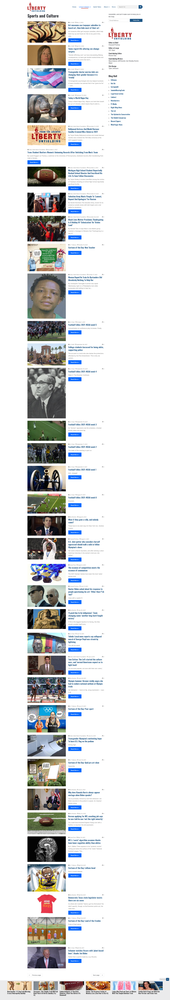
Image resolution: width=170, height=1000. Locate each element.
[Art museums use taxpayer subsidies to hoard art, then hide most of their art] (46, 32)
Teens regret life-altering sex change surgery (83, 50)
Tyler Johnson (113, 68)
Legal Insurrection (117, 93)
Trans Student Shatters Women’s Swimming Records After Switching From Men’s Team (62, 152)
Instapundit (115, 87)
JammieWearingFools (118, 90)
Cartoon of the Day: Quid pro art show (83, 762)
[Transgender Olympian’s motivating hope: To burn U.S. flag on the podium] (46, 746)
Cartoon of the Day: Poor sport (81, 708)
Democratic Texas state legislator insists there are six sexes (85, 899)
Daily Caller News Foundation (78, 126)
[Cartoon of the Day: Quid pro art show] (46, 772)
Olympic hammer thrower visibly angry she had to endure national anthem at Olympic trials (85, 683)
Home (74, 7)
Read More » (75, 40)
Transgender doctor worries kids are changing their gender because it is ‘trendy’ (83, 74)
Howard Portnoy (74, 539)
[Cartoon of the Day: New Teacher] (46, 257)
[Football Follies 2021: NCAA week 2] (46, 453)
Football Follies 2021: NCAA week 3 (82, 424)
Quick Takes (97, 7)
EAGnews (114, 80)
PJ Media (114, 104)
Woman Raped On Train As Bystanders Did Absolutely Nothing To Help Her (85, 279)
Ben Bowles (73, 517)
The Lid (113, 111)
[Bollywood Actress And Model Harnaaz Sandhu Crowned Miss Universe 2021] (46, 135)
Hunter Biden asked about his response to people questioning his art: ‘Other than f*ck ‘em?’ (86, 592)
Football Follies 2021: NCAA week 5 (82, 324)
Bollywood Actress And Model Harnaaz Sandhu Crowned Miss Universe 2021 (83, 130)
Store (114, 7)
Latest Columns (84, 7)
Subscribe (136, 20)
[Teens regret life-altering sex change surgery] (46, 55)
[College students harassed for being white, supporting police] (46, 354)
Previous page (36, 975)
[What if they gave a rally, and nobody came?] (46, 526)
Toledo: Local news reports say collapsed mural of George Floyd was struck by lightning (85, 639)
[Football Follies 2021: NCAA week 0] (46, 504)
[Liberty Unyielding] (36, 7)
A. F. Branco (73, 245)
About (106, 7)
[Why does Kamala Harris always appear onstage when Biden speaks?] (46, 799)
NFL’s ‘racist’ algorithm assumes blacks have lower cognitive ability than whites (84, 841)
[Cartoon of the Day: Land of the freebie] (46, 930)
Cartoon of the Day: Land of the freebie (84, 920)
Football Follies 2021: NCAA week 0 (82, 497)
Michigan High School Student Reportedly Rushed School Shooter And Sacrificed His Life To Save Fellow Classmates (85, 173)
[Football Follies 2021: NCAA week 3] (46, 431)
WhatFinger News (116, 124)
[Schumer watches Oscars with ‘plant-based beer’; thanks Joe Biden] (46, 957)
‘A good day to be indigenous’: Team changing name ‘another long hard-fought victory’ (85, 615)
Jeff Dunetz (122, 61)
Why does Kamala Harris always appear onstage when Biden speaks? (84, 794)
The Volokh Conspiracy (118, 118)
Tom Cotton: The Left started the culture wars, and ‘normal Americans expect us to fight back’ (85, 662)
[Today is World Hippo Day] (46, 108)
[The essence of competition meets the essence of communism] (46, 573)
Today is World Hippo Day (78, 97)
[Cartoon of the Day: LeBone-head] (46, 878)
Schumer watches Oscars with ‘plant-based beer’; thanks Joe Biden (85, 952)
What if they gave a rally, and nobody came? (83, 521)
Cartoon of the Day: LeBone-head (81, 867)
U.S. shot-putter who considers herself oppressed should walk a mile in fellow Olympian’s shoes (84, 544)
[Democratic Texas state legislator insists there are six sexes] (46, 904)
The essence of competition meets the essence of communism (84, 569)
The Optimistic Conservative (120, 114)
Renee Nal (112, 55)
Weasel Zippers (116, 121)
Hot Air (113, 83)
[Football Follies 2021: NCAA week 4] (46, 393)
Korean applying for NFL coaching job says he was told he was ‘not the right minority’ (85, 817)
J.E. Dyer (72, 322)
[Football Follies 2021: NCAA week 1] (46, 478)
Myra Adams (113, 61)
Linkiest (113, 97)
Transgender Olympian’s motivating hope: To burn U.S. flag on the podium (85, 740)
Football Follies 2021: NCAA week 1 (82, 469)
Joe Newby (130, 61)
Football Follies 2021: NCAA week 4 (82, 371)
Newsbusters (115, 100)
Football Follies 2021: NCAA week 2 (82, 446)
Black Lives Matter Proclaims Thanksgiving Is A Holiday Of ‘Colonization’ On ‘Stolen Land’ (85, 222)
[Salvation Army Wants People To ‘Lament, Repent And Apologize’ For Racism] (46, 202)
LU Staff (72, 22)
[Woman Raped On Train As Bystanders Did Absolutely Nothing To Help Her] (46, 296)
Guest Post (73, 565)
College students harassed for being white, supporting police (86, 348)
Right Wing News (116, 107)
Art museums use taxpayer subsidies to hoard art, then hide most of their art (84, 26)
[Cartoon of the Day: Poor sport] (46, 719)
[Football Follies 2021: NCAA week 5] (46, 331)
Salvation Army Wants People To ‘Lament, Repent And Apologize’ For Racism (85, 198)
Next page (96, 975)
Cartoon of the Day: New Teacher (81, 247)
